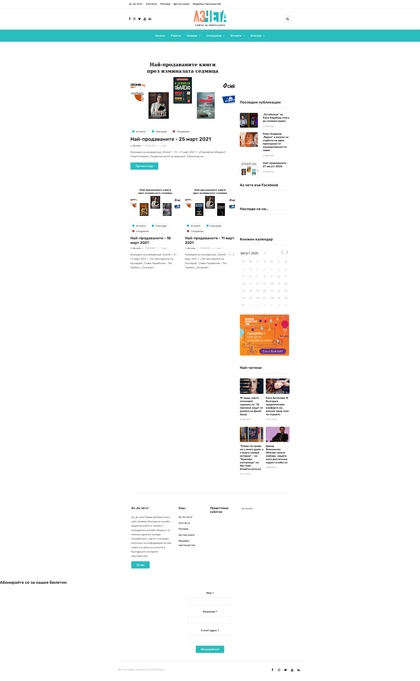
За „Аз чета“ (136, 3)
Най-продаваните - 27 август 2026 (275, 164)
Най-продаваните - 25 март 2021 (170, 139)
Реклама (165, 3)
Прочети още (144, 166)
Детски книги (181, 3)
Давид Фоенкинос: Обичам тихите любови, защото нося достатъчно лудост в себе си (276, 454)
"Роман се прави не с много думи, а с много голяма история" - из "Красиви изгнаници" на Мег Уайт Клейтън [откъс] (251, 457)
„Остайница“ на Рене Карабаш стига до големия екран (276, 118)
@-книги (236, 35)
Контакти (151, 3)
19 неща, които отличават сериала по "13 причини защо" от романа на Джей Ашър (251, 406)
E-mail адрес (210, 630)
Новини (192, 35)
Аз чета (137, 145)
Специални (213, 35)
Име (210, 592)
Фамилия (210, 611)
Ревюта (176, 35)
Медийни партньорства (207, 3)
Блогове (256, 35)
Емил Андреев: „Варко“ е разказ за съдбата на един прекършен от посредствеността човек (275, 142)
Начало (160, 35)
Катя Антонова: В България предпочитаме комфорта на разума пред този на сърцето (277, 406)
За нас (140, 565)
